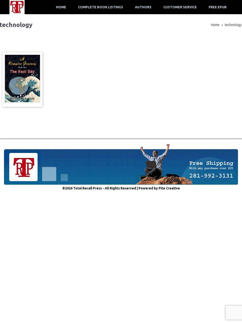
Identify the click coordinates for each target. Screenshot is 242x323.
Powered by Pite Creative (159, 188)
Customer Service (180, 7)
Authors (143, 7)
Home (61, 7)
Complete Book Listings (100, 7)
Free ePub (218, 7)
